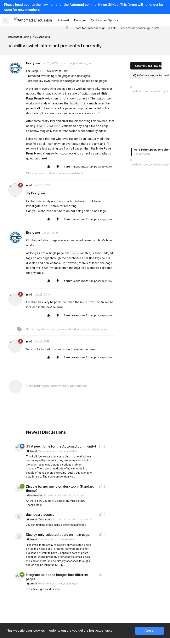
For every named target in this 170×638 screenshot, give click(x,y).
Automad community (85, 4)
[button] (114, 631)
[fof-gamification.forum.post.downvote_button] (58, 166)
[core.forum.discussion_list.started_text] (19, 448)
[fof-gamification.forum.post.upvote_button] (49, 166)
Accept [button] (149, 630)
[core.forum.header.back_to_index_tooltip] (5, 20)
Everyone (38, 193)
